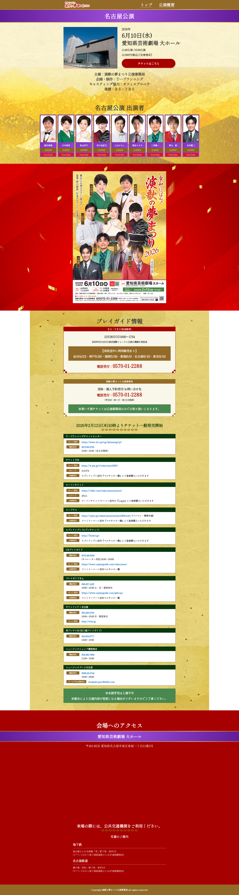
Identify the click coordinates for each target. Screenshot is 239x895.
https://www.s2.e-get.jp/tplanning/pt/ (102, 442)
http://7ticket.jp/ (90, 535)
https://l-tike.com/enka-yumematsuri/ (102, 490)
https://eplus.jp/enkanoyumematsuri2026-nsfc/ (106, 515)
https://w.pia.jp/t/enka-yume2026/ (100, 465)
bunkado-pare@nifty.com (102, 681)
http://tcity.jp (89, 621)
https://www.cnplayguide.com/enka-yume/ (104, 564)
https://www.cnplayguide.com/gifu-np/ (102, 592)
